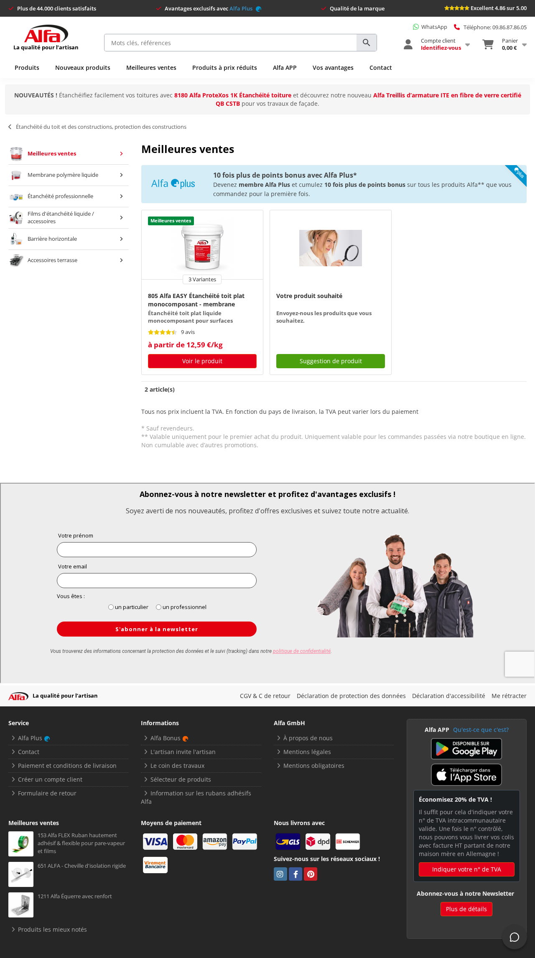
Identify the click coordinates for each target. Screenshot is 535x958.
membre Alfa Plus (264, 185)
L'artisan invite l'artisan (183, 752)
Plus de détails (466, 909)
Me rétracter (509, 696)
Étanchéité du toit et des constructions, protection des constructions (101, 126)
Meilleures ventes (151, 67)
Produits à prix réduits (224, 67)
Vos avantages (333, 67)
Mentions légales (307, 752)
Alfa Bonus (165, 738)
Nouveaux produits (82, 67)
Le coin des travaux (177, 765)
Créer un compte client (50, 779)
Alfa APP (285, 67)
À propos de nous (308, 738)
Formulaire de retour (47, 793)
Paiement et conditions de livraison (67, 765)
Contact (380, 67)
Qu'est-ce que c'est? (481, 730)
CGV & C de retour (265, 696)
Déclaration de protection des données (351, 696)
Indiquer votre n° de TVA (466, 869)
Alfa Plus (241, 8)
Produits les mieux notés (52, 929)
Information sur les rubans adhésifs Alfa (196, 797)
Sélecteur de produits (180, 779)
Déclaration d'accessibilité (448, 696)
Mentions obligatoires (313, 765)
